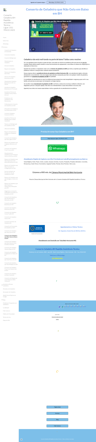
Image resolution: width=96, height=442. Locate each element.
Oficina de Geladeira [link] (9, 128)
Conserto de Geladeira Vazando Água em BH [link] (10, 248)
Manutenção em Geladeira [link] (8, 61)
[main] (57, 11)
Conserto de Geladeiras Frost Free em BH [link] (10, 149)
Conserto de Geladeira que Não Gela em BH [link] (10, 231)
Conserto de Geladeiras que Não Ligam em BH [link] (10, 138)
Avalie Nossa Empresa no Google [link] (9, 295)
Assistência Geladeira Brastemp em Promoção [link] (10, 88)
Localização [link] (6, 307)
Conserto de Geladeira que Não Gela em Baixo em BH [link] (10, 237)
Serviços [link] (5, 47)
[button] (94, 7)
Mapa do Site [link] (6, 320)
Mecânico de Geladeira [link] (9, 289)
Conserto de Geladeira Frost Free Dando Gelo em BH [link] (10, 269)
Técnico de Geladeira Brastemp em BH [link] (9, 77)
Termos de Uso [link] (7, 317)
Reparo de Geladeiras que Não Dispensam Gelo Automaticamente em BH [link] (11, 161)
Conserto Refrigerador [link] (10, 58)
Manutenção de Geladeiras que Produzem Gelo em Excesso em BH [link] (11, 154)
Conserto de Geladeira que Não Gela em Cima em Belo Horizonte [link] (10, 243)
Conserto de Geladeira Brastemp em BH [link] (10, 203)
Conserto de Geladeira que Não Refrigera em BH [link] (11, 263)
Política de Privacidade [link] (9, 314)
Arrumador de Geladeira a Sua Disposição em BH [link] (11, 109)
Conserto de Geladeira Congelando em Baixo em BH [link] (10, 253)
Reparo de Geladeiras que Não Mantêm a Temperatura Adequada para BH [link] (11, 185)
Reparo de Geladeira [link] (9, 69)
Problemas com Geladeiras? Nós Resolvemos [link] (8, 99)
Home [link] (4, 37)
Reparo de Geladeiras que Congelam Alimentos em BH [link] (11, 144)
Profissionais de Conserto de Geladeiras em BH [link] (11, 104)
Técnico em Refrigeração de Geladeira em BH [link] (10, 124)
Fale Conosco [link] (6, 310)
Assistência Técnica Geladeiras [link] (8, 284)
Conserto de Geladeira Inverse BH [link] (10, 217)
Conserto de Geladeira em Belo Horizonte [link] (10, 274)
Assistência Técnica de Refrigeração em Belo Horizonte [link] (10, 119)
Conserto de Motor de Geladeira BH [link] (10, 222)
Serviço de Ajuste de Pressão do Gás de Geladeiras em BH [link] (9, 173)
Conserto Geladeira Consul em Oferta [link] (9, 114)
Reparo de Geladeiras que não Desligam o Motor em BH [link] (11, 179)
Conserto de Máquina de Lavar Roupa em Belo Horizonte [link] (10, 279)
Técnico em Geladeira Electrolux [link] (10, 72)
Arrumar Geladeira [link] (9, 65)
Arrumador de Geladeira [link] (9, 292)
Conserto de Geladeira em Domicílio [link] (10, 50)
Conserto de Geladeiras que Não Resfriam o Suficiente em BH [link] (10, 198)
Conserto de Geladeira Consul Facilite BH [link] (10, 213)
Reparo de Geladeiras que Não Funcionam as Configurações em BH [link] (11, 167)
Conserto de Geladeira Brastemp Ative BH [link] (10, 208)
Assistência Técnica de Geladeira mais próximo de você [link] (10, 93)
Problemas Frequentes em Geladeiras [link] (10, 303)
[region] (48, 2)
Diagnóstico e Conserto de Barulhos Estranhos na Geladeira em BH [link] (10, 192)
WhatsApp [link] (5, 44)
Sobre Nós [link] (6, 40)
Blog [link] (4, 300)
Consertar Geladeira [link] (9, 55)
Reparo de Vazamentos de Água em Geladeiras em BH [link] (10, 133)
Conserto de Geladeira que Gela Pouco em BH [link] (10, 259)
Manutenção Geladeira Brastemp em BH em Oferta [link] (10, 83)
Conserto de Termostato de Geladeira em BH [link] (10, 227)
